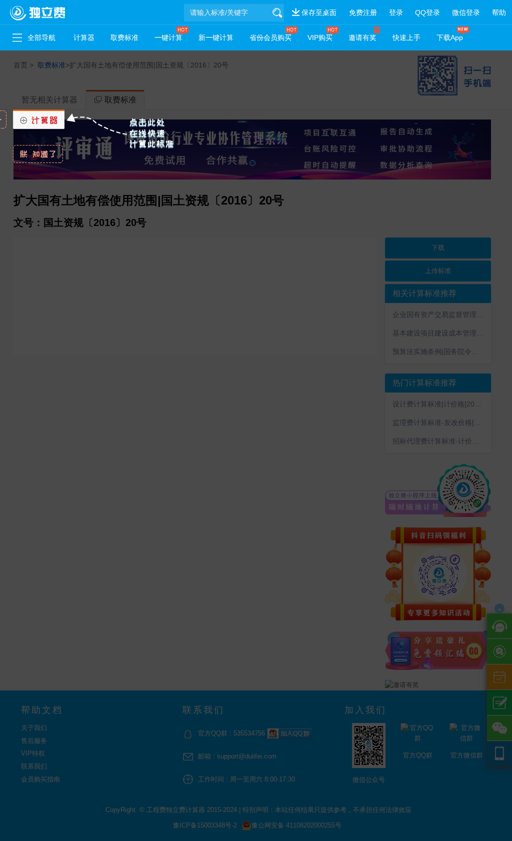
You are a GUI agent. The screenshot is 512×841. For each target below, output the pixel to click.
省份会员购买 (271, 38)
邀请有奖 (362, 38)
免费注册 (363, 12)
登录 (396, 12)
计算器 (84, 38)
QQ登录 (427, 12)
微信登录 (466, 12)
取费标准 (124, 38)
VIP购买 (320, 38)
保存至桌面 (319, 12)
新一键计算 (216, 38)
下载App (449, 38)
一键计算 (168, 38)
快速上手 (406, 38)
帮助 (499, 12)
